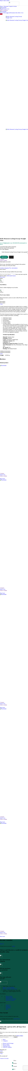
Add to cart (4, 257)
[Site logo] (14, 5)
